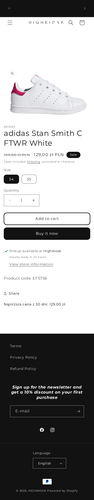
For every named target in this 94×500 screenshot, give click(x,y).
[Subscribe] (78, 411)
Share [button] (14, 293)
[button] (10, 22)
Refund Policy (23, 368)
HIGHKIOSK (37, 490)
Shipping (33, 161)
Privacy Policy (23, 357)
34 (11, 179)
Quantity (11, 190)
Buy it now (47, 233)
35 (29, 179)
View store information (31, 264)
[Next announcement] (84, 8)
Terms (16, 346)
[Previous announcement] (9, 8)
